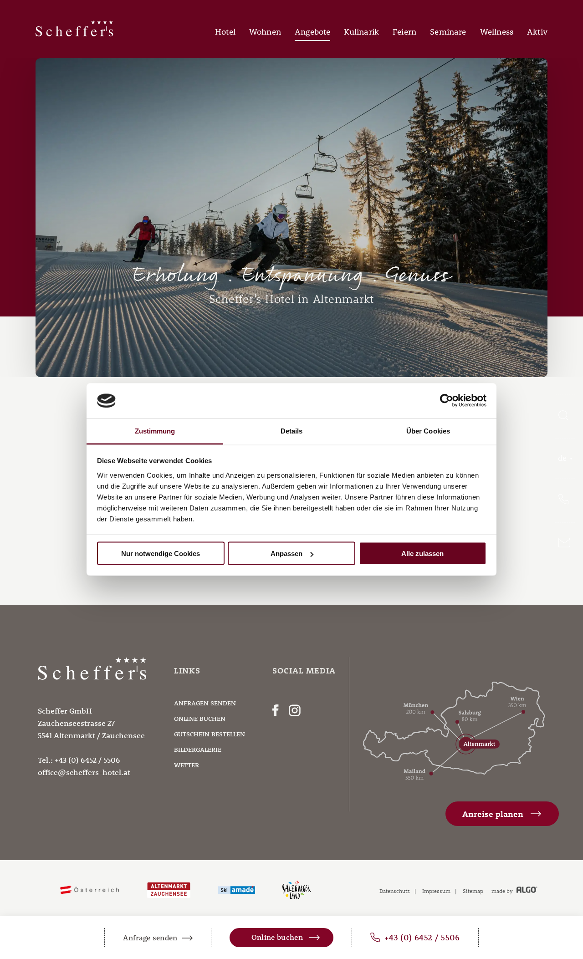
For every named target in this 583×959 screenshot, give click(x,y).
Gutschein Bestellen (209, 734)
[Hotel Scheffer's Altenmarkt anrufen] (565, 500)
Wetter (186, 765)
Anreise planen (492, 814)
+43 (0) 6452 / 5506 (87, 760)
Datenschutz (394, 890)
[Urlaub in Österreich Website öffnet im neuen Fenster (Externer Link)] (89, 890)
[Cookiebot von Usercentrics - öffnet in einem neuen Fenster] (446, 401)
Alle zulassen (422, 553)
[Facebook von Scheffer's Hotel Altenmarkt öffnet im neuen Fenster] (275, 712)
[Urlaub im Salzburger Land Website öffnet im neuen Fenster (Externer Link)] (297, 890)
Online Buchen (199, 718)
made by (502, 890)
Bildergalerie (197, 749)
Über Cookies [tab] (428, 430)
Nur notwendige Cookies (160, 553)
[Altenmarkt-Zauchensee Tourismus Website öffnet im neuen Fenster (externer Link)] (168, 890)
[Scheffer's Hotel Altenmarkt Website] (92, 699)
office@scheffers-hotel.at (84, 772)
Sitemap (473, 890)
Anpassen (286, 553)
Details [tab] (292, 430)
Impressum (436, 890)
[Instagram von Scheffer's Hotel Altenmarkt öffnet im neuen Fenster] (295, 712)
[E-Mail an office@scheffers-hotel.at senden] (565, 543)
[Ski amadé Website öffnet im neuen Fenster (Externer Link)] (236, 890)
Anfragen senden (205, 703)
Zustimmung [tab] (155, 430)
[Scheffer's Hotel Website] (74, 34)
